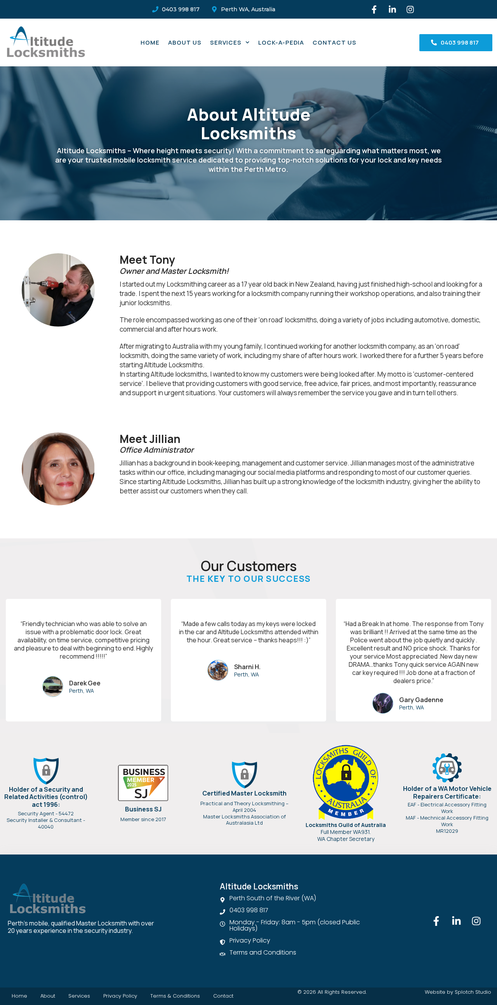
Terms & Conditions (175, 996)
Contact (223, 996)
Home (150, 42)
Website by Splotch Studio (458, 992)
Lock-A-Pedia (281, 42)
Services (226, 42)
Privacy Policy (120, 996)
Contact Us (334, 42)
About (47, 996)
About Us (185, 42)
